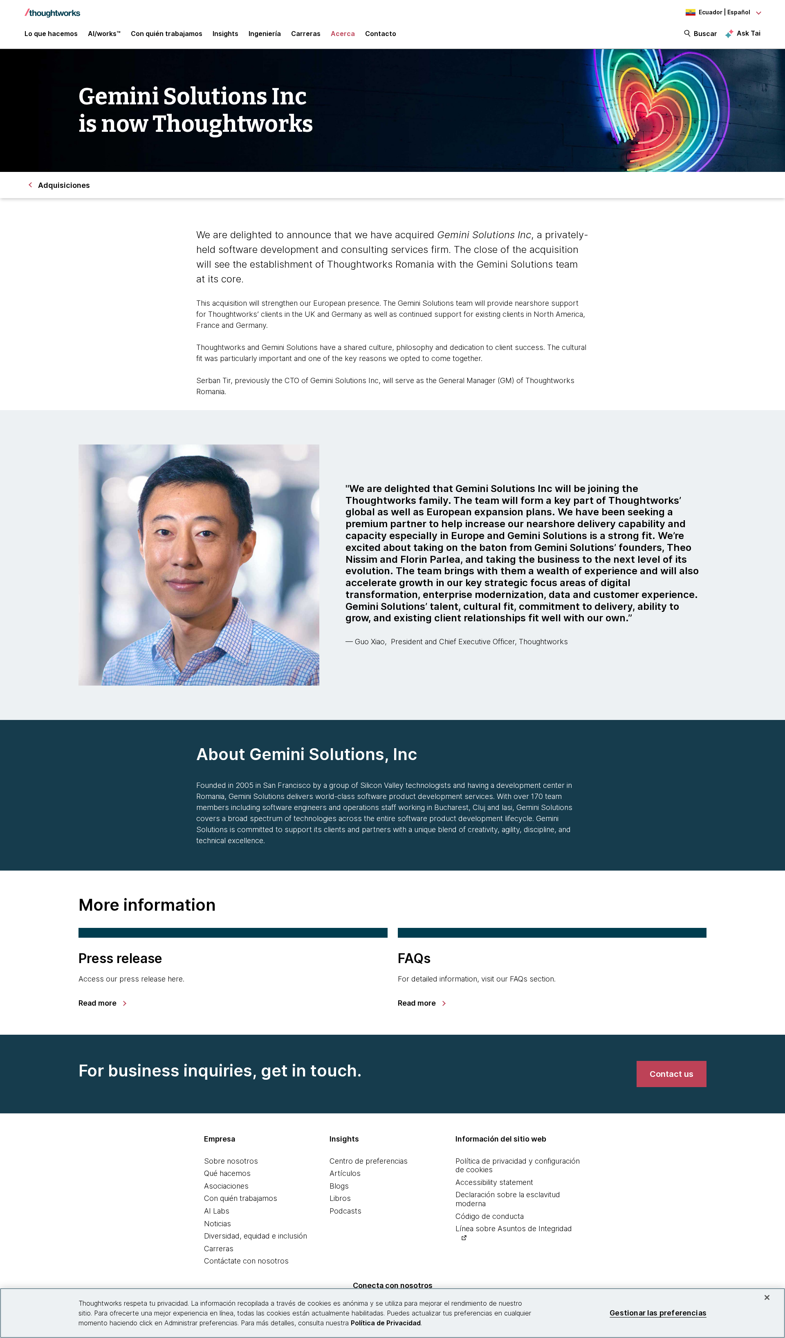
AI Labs (216, 1211)
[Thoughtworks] (52, 9)
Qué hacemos (227, 1173)
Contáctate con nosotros (246, 1261)
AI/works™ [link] (104, 33)
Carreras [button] (306, 33)
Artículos (345, 1173)
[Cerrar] (767, 1297)
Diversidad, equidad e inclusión (255, 1236)
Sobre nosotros (231, 1161)
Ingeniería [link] (265, 33)
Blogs (339, 1186)
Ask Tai (748, 33)
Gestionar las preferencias (658, 1313)
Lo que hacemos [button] (51, 33)
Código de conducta (489, 1216)
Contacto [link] (380, 33)
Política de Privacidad (386, 1323)
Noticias (217, 1223)
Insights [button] (225, 33)
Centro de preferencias (369, 1161)
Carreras (218, 1248)
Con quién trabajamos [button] (166, 33)
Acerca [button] (343, 33)
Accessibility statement (494, 1182)
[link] (102, 1003)
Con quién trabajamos (240, 1198)
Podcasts (345, 1211)
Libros (340, 1198)
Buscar (705, 33)
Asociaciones (226, 1186)
